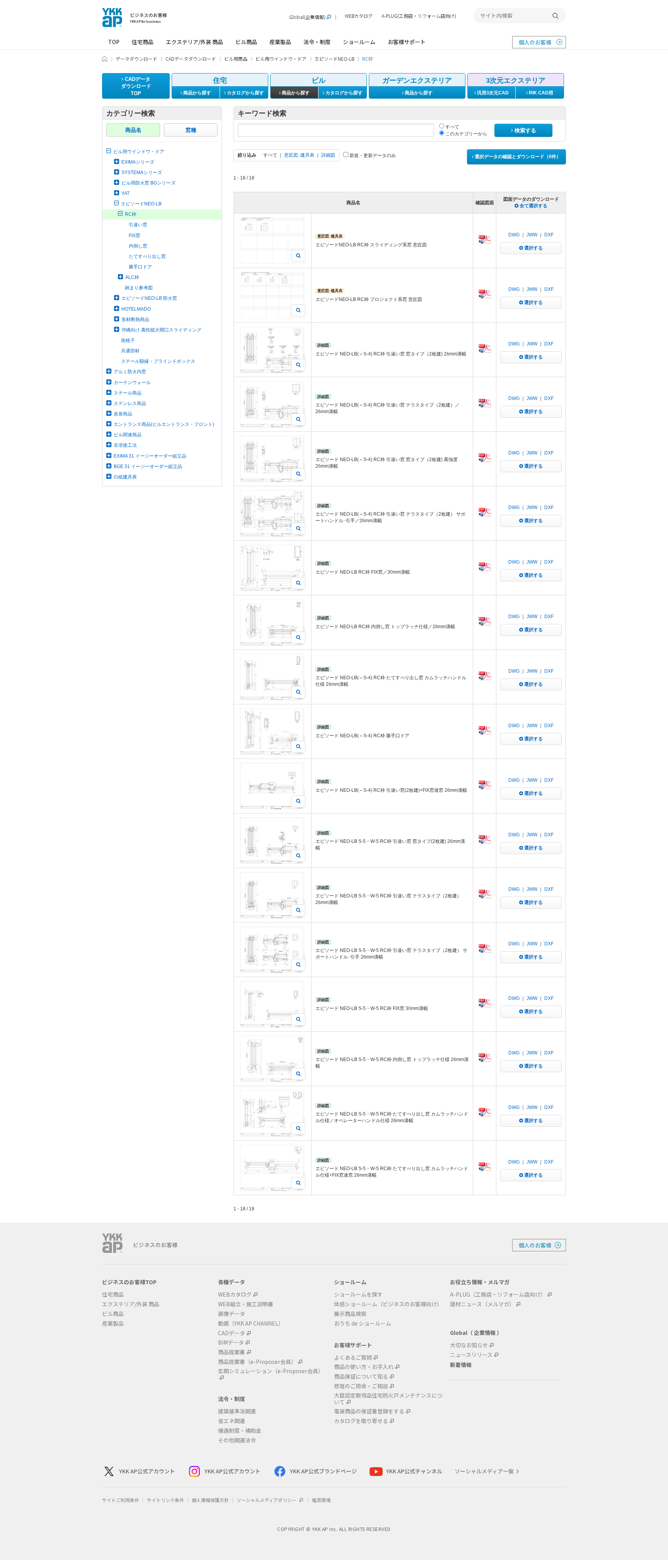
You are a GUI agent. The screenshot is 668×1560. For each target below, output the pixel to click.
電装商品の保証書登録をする (369, 1411)
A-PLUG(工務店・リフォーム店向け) (419, 16)
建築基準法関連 (237, 1411)
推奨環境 (321, 1500)
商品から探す (196, 93)
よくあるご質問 (353, 1357)
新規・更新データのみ (372, 155)
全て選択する (532, 205)
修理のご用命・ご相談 (361, 1386)
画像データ (231, 1314)
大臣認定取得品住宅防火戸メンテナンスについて (388, 1398)
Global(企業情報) (307, 17)
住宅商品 (142, 42)
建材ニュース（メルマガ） (482, 1304)
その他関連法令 (237, 1440)
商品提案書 (231, 1352)
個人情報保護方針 (210, 1500)
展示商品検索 (350, 1314)
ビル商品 (246, 42)
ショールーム (359, 42)
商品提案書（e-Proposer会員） (257, 1361)
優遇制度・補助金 (239, 1430)
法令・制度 (317, 42)
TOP (113, 42)
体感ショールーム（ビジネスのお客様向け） (388, 1304)
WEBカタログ (359, 16)
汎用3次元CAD (492, 93)
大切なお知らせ (469, 1345)
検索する (524, 130)
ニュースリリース (471, 1355)
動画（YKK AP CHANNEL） (251, 1323)
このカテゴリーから (465, 134)
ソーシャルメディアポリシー (267, 1500)
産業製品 (280, 42)
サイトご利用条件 (120, 1500)
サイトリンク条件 (165, 1500)
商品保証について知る (361, 1376)
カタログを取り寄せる (361, 1421)
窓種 (191, 130)
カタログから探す (245, 93)
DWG (514, 235)
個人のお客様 (535, 42)
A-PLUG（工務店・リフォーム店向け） (498, 1294)
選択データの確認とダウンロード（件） (517, 156)
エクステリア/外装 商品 (194, 42)
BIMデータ (231, 1342)
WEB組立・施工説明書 (245, 1304)
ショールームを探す (358, 1294)
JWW (532, 235)
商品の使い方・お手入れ (364, 1367)
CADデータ (231, 1333)
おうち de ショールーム (362, 1323)
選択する (533, 248)
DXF (549, 235)
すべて (451, 127)
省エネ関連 (231, 1421)
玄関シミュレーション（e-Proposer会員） (271, 1371)
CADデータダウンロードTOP (136, 86)
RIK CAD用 (540, 93)
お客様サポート (407, 42)
